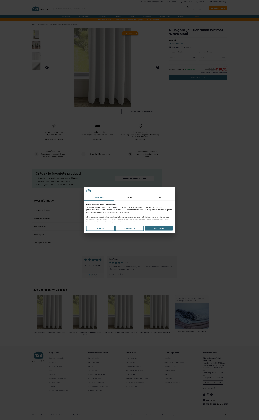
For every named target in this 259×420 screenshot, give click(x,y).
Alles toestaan (159, 228)
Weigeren (100, 228)
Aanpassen (128, 228)
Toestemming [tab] (99, 197)
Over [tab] (160, 197)
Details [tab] (129, 197)
